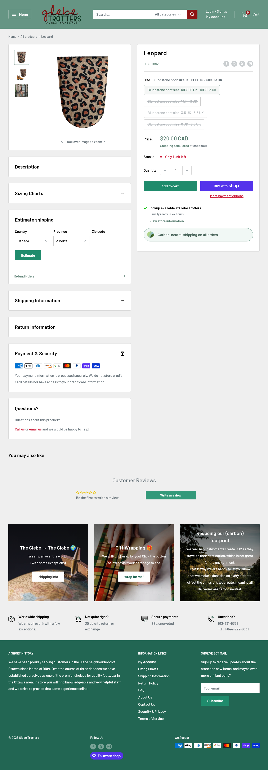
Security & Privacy (152, 711)
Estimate (28, 255)
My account (215, 16)
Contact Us (146, 704)
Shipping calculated (174, 145)
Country (21, 231)
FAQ (141, 690)
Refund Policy (24, 276)
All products (29, 36)
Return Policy (148, 683)
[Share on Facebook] (226, 63)
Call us (20, 429)
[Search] (192, 14)
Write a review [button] (171, 495)
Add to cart (170, 186)
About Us (145, 697)
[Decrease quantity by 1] (164, 170)
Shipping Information (154, 676)
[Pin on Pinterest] (234, 63)
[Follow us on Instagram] (109, 746)
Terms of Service (151, 718)
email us (35, 429)
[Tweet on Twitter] (242, 63)
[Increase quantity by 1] (187, 170)
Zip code (98, 231)
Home (12, 36)
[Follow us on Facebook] (93, 746)
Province (60, 231)
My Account (147, 662)
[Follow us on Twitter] (101, 746)
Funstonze (152, 64)
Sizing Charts (148, 669)
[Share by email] (250, 63)
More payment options (227, 196)
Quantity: (151, 170)
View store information (166, 221)
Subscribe (215, 701)
